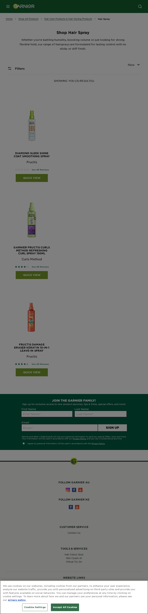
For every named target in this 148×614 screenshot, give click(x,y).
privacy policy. (17, 599)
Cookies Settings (35, 607)
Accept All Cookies (65, 607)
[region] (74, 597)
